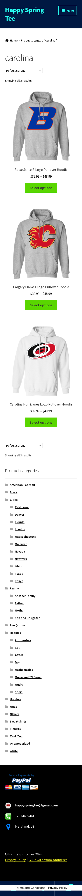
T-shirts (15, 729)
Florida (19, 522)
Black (13, 492)
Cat (17, 648)
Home (14, 40)
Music (19, 684)
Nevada (20, 551)
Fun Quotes (18, 625)
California (22, 507)
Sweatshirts (18, 721)
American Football (22, 485)
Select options (41, 187)
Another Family (25, 596)
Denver (19, 514)
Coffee (19, 655)
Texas (19, 573)
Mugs (13, 707)
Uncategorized (20, 743)
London (20, 529)
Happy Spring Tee (24, 14)
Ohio (18, 566)
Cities (14, 500)
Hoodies (15, 699)
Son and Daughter (27, 618)
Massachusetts (25, 537)
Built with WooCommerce (48, 860)
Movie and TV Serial (28, 677)
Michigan (21, 544)
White (14, 751)
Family (14, 588)
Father (19, 603)
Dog (17, 662)
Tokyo (19, 581)
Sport (19, 692)
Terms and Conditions (30, 887)
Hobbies (15, 633)
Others (14, 714)
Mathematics (24, 670)
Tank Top (16, 736)
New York (21, 559)
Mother (19, 610)
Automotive (23, 640)
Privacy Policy (15, 860)
